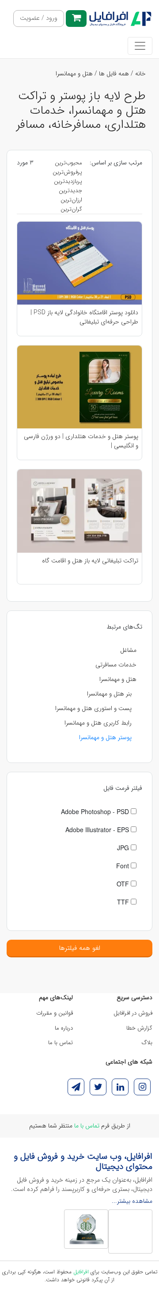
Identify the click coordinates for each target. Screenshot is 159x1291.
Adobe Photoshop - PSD (96, 811)
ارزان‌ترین (71, 200)
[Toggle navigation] (140, 46)
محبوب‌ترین (68, 162)
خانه (140, 73)
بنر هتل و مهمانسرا (109, 694)
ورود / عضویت (38, 18)
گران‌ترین (71, 209)
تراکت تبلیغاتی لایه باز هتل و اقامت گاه (90, 561)
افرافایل (81, 1272)
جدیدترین (70, 190)
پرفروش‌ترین (67, 172)
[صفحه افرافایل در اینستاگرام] (142, 1087)
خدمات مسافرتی (115, 665)
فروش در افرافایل (133, 1013)
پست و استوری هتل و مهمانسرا (93, 708)
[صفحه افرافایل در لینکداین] (120, 1087)
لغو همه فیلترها (79, 948)
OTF (124, 883)
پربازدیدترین (68, 181)
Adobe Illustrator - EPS (98, 829)
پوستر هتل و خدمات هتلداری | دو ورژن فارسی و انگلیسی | (81, 441)
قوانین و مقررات (54, 1013)
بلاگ (147, 1042)
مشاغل (128, 650)
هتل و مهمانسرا (74, 73)
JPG (124, 847)
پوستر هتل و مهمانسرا (105, 737)
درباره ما (64, 1028)
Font (123, 865)
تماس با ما (60, 1042)
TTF (124, 901)
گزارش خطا (139, 1028)
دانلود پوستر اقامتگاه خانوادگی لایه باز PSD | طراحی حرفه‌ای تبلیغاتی (84, 317)
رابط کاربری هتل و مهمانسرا (98, 723)
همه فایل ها (114, 73)
